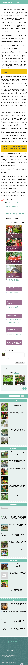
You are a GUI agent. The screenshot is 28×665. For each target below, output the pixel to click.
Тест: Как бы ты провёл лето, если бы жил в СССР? (17, 525)
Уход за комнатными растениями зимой (17, 438)
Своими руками (9, 6)
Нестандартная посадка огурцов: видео (17, 494)
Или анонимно (19, 358)
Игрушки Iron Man (10, 209)
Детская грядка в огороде (17, 477)
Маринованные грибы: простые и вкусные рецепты (18, 604)
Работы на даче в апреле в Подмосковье (17, 404)
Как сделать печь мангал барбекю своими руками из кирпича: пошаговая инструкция (17, 542)
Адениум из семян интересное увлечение (17, 413)
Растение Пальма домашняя (18, 420)
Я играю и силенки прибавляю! (17, 549)
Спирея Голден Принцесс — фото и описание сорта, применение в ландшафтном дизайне (18, 517)
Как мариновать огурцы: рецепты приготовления (17, 620)
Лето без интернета (11, 202)
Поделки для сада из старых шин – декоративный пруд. (17, 461)
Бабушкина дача (7, 2)
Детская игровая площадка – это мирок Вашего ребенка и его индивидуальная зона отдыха (17, 469)
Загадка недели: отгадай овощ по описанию (17, 581)
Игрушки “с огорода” (11, 206)
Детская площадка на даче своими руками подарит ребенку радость (18, 453)
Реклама (9, 651)
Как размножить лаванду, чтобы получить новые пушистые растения (18, 534)
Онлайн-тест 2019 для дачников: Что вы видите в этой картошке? (18, 573)
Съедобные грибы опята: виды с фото (18, 629)
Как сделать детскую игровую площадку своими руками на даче (17, 486)
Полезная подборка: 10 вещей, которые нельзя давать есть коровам (17, 565)
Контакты (9, 646)
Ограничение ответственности (14, 647)
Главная (3, 6)
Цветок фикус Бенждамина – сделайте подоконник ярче (18, 430)
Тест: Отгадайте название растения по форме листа (17, 590)
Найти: (6, 395)
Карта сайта (10, 650)
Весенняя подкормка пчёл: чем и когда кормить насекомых (18, 508)
